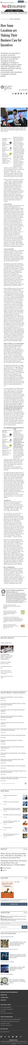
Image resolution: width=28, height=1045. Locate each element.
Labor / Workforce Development (7, 1009)
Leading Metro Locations (5, 1023)
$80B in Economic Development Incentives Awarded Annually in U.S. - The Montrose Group (6, 161)
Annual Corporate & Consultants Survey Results (10, 1021)
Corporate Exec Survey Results (11, 617)
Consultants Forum (5, 2)
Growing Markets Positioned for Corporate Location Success (10, 613)
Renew (25, 1)
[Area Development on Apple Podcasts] (13, 1037)
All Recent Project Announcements (8, 783)
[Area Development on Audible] (21, 1037)
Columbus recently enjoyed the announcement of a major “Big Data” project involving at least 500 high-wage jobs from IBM (14, 407)
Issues (25, 878)
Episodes (25, 849)
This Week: (13, 920)
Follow (9, 10)
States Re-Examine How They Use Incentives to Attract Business (6, 154)
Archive (25, 912)
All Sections (26, 13)
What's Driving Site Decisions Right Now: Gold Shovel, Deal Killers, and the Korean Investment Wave (13, 855)
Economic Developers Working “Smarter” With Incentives (6, 143)
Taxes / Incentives (15, 19)
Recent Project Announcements (7, 1013)
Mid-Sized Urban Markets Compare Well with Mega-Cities (10, 626)
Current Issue (4, 997)
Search (18, 10)
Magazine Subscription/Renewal (9, 992)
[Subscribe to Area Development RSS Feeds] (5, 1037)
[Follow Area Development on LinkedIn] (2, 1037)
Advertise (11, 2)
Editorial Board (22, 13)
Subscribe (20, 1)
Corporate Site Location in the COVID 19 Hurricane (12, 606)
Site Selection (3, 1011)
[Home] (9, 1037)
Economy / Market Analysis (9, 611)
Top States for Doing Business (6, 1025)
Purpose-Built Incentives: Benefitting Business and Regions (6, 149)
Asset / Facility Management (6, 1007)
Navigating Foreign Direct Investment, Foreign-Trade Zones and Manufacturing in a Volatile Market (14, 863)
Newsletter (4, 994)
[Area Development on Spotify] (17, 1037)
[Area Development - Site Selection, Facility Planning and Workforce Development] (14, 6)
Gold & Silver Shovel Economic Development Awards (11, 1019)
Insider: (13, 917)
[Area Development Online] (13, 1040)
